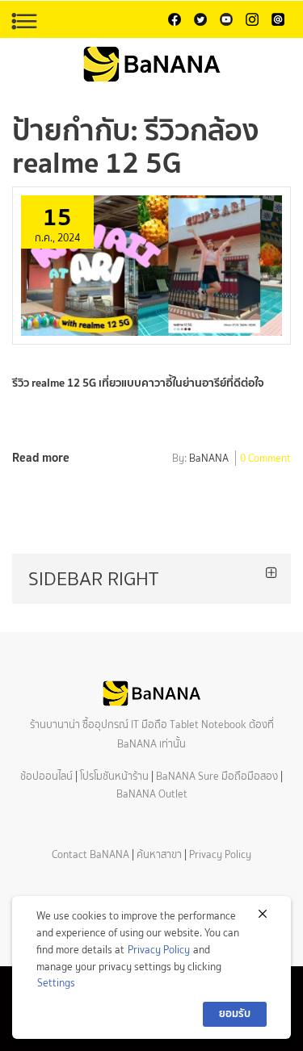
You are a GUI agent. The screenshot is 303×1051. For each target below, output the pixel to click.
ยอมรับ (234, 1013)
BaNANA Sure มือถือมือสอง (217, 776)
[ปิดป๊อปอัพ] (263, 913)
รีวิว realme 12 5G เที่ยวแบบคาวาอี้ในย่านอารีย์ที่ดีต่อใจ (138, 383)
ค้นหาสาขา (159, 854)
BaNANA (209, 459)
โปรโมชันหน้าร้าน (114, 776)
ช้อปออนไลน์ (46, 776)
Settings (56, 982)
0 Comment (265, 459)
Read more (40, 457)
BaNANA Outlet (151, 794)
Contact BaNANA (90, 854)
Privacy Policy (220, 854)
